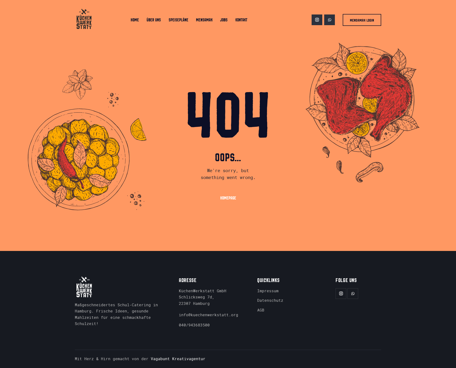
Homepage (228, 198)
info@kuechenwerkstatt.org (208, 314)
